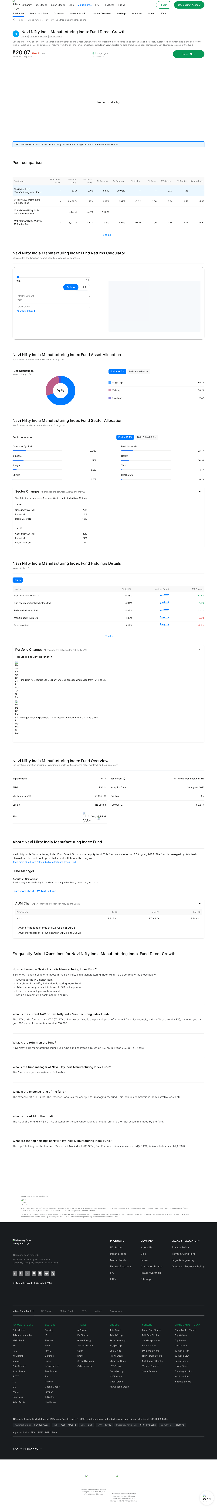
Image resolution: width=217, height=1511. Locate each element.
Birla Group (115, 1350)
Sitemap (146, 1279)
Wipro (16, 1392)
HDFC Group (116, 1355)
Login (164, 4)
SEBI (33, 1432)
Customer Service (151, 1266)
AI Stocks (82, 1330)
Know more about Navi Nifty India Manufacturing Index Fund (44, 862)
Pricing (121, 4)
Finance (49, 1392)
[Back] (14, 20)
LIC (14, 1386)
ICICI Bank (18, 1355)
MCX (54, 1432)
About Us (146, 1247)
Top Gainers (181, 1335)
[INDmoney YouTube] (34, 1273)
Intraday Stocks (183, 1381)
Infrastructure (52, 1366)
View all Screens (150, 1366)
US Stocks (41, 4)
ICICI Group (116, 1376)
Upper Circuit (181, 1361)
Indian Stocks (58, 4)
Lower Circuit (181, 1366)
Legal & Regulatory (183, 1260)
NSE (40, 1432)
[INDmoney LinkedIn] (21, 1273)
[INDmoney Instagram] (40, 1273)
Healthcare (50, 1402)
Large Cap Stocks (151, 1330)
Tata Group (115, 1330)
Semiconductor (85, 1345)
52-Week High (182, 1350)
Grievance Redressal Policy (188, 1266)
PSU (47, 1376)
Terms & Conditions (183, 1253)
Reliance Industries (22, 1335)
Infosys (16, 1361)
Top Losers (180, 1340)
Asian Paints (19, 1402)
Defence (49, 1355)
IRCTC (16, 1376)
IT (46, 1335)
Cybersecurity (84, 1366)
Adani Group (116, 1335)
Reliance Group (117, 1340)
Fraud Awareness (151, 1272)
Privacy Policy (180, 1247)
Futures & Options (120, 1266)
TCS (15, 1350)
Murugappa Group (119, 1386)
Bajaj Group (116, 1345)
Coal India (18, 1397)
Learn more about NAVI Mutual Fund (34, 891)
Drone (80, 1355)
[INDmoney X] (27, 1273)
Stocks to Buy (182, 1376)
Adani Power (19, 1371)
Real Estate (51, 1371)
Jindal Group (116, 1381)
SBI (14, 1345)
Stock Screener (150, 1371)
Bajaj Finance (19, 1366)
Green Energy (84, 1340)
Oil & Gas (49, 1397)
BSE (47, 1432)
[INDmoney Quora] (53, 1273)
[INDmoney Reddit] (46, 1273)
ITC (14, 1381)
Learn (144, 1260)
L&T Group (115, 1366)
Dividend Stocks (150, 1350)
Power (48, 1361)
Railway (49, 1381)
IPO (97, 4)
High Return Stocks (152, 1355)
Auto (47, 1345)
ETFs (71, 4)
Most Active (181, 1345)
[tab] (23, 1312)
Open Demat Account (189, 4)
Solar (80, 1350)
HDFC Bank (18, 1340)
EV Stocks (82, 1335)
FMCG (48, 1350)
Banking (49, 1330)
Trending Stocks (183, 1371)
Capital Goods (52, 1386)
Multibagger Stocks (152, 1361)
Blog (143, 1253)
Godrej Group (117, 1371)
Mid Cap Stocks (150, 1335)
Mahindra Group (118, 1361)
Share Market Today (185, 1330)
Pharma (49, 1340)
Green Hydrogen (86, 1361)
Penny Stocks (149, 1345)
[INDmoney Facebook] (15, 1273)
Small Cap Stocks (151, 1340)
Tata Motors (19, 1330)
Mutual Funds (85, 4)
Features (109, 4)
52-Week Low (182, 1355)
